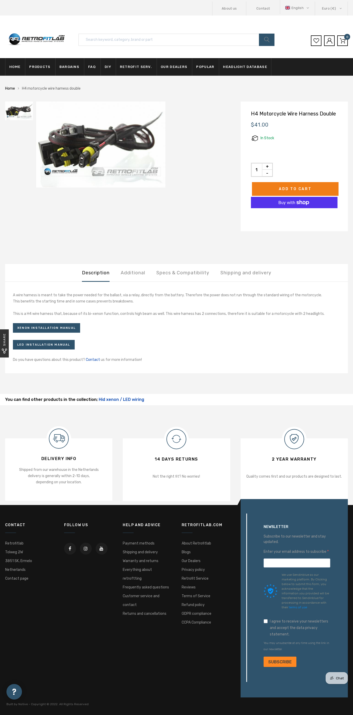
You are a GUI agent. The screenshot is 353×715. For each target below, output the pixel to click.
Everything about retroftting (137, 574)
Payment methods (139, 543)
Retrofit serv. (136, 67)
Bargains (69, 67)
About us (229, 8)
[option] (133, 145)
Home (14, 67)
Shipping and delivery (245, 273)
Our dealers (174, 67)
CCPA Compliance (196, 622)
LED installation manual (43, 344)
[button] (297, 8)
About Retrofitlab (196, 543)
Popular (205, 67)
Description (96, 273)
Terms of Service (196, 596)
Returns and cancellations (144, 613)
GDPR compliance (196, 613)
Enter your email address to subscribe (295, 551)
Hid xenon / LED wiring (121, 399)
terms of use (298, 607)
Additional (133, 273)
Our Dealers (191, 561)
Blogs (186, 552)
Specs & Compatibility (182, 273)
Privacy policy (193, 570)
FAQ (92, 67)
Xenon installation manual (46, 328)
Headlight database (245, 67)
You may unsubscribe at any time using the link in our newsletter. (296, 646)
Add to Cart (295, 189)
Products (39, 67)
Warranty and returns (140, 561)
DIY (108, 67)
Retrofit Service (195, 578)
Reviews (189, 587)
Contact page (16, 578)
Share (4, 339)
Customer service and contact (141, 600)
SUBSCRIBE (280, 661)
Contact (263, 8)
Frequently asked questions (146, 587)
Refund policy (193, 605)
